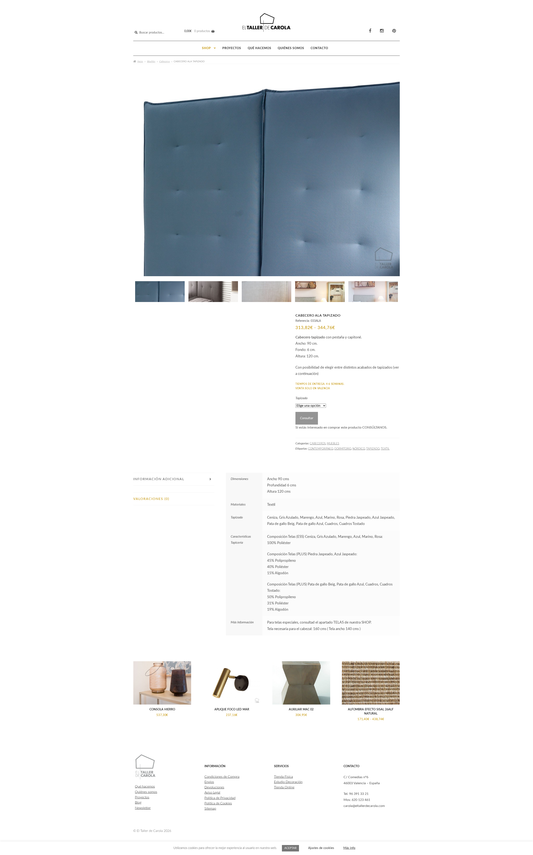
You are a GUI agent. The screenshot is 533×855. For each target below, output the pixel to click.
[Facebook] (370, 31)
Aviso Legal (212, 792)
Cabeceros (164, 61)
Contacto (319, 48)
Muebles (151, 61)
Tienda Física (283, 776)
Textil (385, 448)
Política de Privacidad (219, 798)
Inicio (140, 61)
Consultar (306, 418)
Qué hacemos (259, 48)
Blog (138, 802)
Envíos (209, 782)
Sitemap (210, 808)
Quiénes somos (291, 48)
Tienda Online (284, 787)
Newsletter (143, 808)
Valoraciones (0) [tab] (151, 499)
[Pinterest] (394, 31)
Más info (349, 848)
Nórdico (358, 448)
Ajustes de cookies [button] (321, 848)
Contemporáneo (320, 448)
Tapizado (301, 398)
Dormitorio (342, 448)
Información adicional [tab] (158, 479)
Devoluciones (214, 787)
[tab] (173, 489)
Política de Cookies (218, 803)
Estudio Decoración (288, 782)
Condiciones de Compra (221, 776)
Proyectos (231, 48)
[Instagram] (381, 31)
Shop (206, 48)
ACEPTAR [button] (290, 848)
